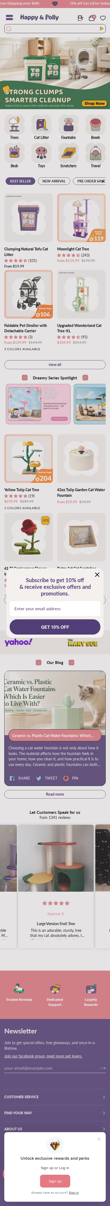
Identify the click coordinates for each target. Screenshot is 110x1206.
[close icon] (97, 574)
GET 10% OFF (55, 627)
